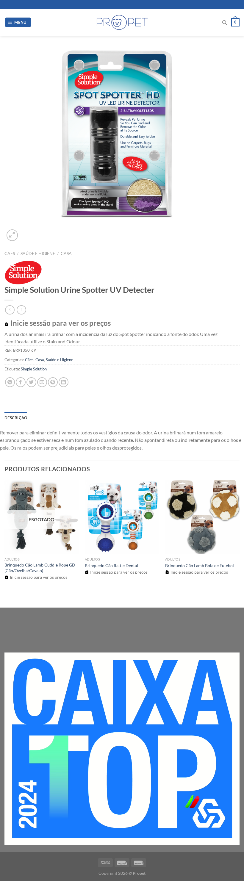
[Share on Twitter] (31, 382)
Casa (66, 253)
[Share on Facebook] (21, 382)
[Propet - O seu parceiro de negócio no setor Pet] (122, 22)
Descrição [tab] (15, 417)
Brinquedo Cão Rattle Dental (111, 565)
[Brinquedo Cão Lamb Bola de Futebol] (202, 517)
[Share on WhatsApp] (10, 382)
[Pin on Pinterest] (53, 382)
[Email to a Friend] (42, 382)
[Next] (26, 232)
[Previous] (7, 597)
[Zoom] (12, 235)
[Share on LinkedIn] (63, 382)
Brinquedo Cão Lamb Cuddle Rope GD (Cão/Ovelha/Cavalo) (39, 567)
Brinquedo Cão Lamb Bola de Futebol (199, 565)
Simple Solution (34, 369)
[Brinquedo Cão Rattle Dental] (122, 517)
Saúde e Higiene (38, 253)
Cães (9, 253)
